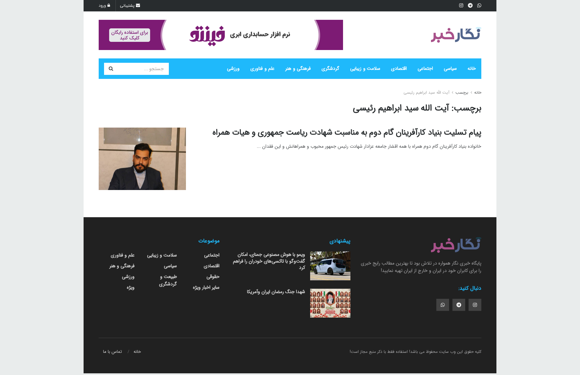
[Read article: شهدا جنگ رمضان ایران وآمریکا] (330, 303)
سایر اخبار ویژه (206, 287)
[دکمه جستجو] (110, 69)
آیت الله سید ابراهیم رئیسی (426, 92)
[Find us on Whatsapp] (442, 305)
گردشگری (330, 68)
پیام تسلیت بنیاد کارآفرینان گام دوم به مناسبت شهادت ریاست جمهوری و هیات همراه (346, 132)
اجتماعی (425, 68)
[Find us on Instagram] (475, 305)
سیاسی (450, 68)
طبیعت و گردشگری (168, 280)
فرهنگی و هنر (298, 68)
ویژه (131, 287)
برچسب (461, 92)
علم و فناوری (262, 68)
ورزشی (233, 68)
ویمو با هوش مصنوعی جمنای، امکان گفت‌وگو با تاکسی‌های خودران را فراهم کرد (269, 261)
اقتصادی (399, 68)
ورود (103, 5)
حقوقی (213, 276)
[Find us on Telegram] (458, 305)
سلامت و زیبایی (365, 68)
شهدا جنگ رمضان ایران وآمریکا (276, 291)
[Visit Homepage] (456, 35)
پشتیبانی (128, 5)
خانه (472, 68)
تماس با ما (112, 351)
